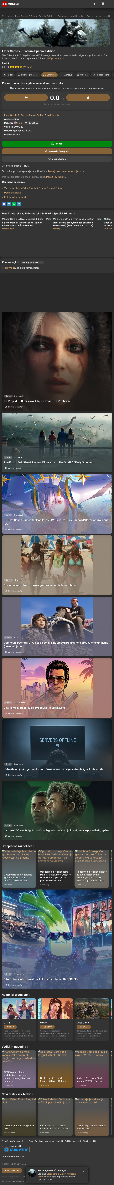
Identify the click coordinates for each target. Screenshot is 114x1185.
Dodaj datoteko (12, 192)
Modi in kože (77, 16)
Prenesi (59, 143)
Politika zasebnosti (73, 1141)
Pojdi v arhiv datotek (15, 197)
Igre (10, 16)
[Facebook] (4, 204)
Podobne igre (102, 75)
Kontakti (59, 1141)
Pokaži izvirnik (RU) (56, 176)
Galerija (84, 75)
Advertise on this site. (13, 1156)
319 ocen (27, 67)
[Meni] (110, 4)
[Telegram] (19, 204)
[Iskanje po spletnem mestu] (95, 4)
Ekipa (31, 1141)
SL (96, 1141)
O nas (24, 1141)
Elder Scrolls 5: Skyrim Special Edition (34, 16)
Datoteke (62, 16)
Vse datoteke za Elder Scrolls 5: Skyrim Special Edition (33, 188)
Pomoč (5, 1141)
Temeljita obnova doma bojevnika (66, 171)
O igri (10, 75)
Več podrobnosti (56, 58)
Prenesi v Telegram (59, 151)
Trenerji (56, 228)
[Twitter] (9, 204)
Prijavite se (9, 267)
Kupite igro (29, 75)
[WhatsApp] (14, 204)
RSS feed (87, 1141)
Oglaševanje (14, 1141)
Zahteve (68, 75)
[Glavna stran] (10, 4)
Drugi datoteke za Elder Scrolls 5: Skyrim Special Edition (37, 213)
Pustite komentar (15, 407)
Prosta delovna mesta (44, 1141)
